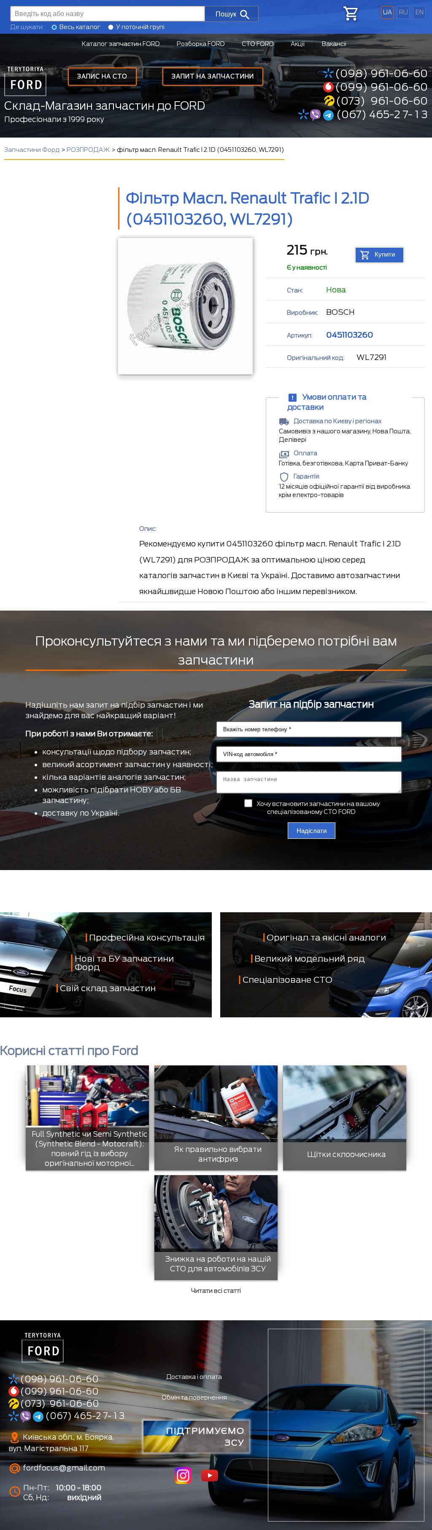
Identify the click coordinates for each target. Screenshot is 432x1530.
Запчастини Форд (32, 149)
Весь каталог (79, 27)
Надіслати (312, 830)
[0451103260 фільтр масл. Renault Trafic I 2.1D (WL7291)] (185, 306)
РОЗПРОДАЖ (88, 149)
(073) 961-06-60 (382, 101)
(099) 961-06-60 (381, 87)
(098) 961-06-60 (381, 73)
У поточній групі (140, 27)
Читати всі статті (216, 1290)
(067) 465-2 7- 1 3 (381, 114)
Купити (385, 254)
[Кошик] (350, 13)
